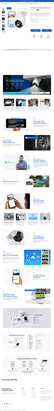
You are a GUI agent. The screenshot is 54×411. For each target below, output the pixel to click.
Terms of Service (33, 396)
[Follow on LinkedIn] (11, 403)
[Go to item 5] (3, 22)
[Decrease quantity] (31, 27)
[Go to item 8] (3, 32)
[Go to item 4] (3, 18)
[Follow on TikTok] (9, 403)
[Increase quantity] (35, 27)
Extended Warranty (24, 394)
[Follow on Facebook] (2, 403)
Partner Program (33, 397)
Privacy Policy (33, 394)
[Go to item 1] (3, 8)
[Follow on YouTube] (6, 403)
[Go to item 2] (3, 12)
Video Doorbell (31, 3)
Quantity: (31, 24)
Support (36, 3)
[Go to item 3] (3, 15)
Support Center (24, 390)
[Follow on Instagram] (4, 403)
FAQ (22, 396)
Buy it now (47, 30)
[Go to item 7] (3, 29)
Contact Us (33, 390)
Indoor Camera (25, 3)
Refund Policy (24, 393)
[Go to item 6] (3, 25)
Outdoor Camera (18, 3)
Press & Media (33, 393)
